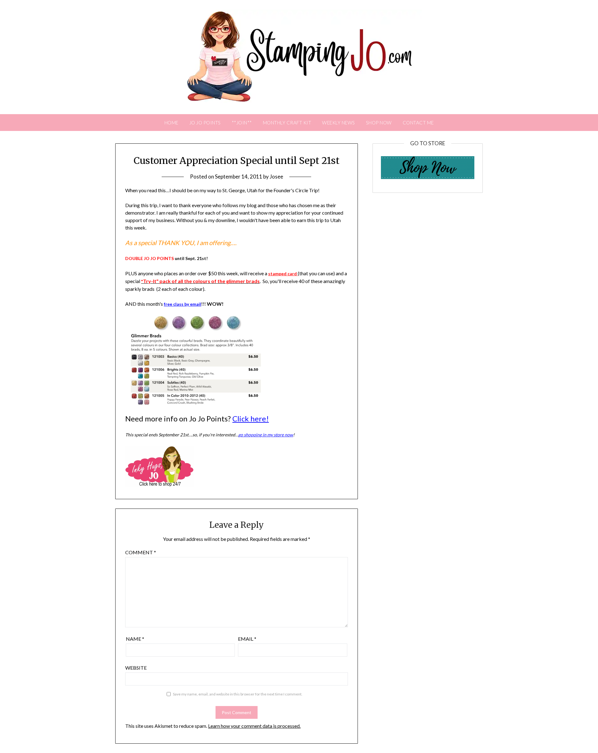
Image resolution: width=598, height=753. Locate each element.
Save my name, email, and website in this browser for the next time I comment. (237, 694)
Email (247, 639)
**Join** (242, 122)
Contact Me (418, 122)
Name (135, 639)
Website (136, 668)
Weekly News (338, 122)
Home (171, 122)
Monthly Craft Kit (287, 122)
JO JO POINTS (205, 122)
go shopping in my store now (265, 434)
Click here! (250, 418)
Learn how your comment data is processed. (254, 726)
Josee (276, 176)
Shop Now (379, 122)
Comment (140, 552)
